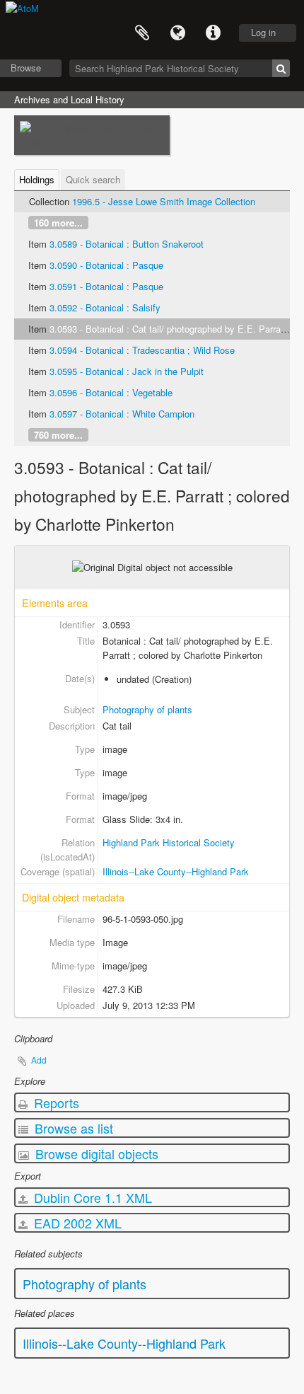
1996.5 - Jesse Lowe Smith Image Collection (163, 201)
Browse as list (72, 1128)
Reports (54, 1102)
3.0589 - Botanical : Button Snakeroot (126, 243)
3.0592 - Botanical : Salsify (104, 307)
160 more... (58, 222)
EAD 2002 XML (76, 1223)
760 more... (58, 435)
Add (39, 1060)
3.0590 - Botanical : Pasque (106, 265)
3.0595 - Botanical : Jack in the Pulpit (126, 371)
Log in (263, 32)
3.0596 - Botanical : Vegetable (111, 392)
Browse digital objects (95, 1153)
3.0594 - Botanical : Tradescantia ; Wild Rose (142, 350)
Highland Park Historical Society (169, 842)
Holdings (36, 179)
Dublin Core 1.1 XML (91, 1197)
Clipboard (142, 33)
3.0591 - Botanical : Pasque (106, 286)
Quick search (93, 179)
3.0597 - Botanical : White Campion (121, 413)
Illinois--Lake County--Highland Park (176, 871)
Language (177, 33)
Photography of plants (147, 709)
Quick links (212, 33)
